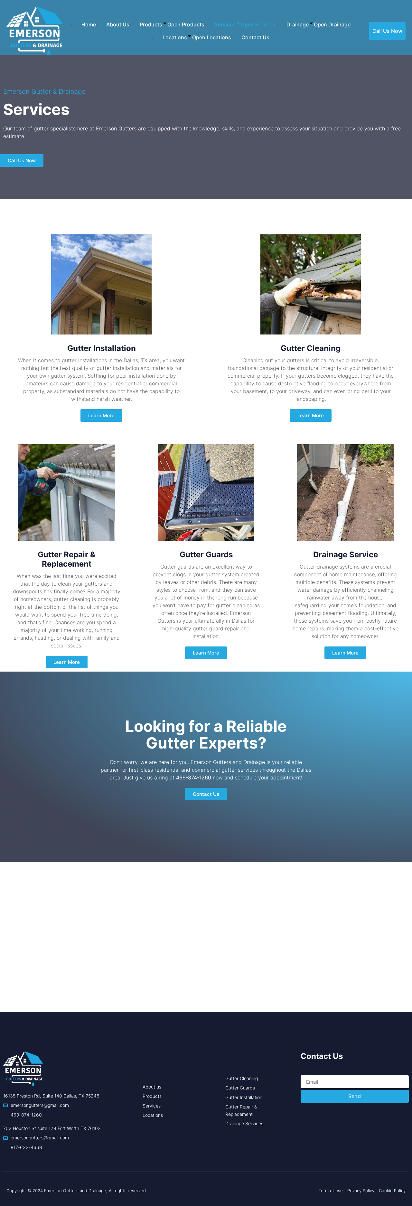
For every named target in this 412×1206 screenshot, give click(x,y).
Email (307, 1071)
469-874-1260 (193, 777)
